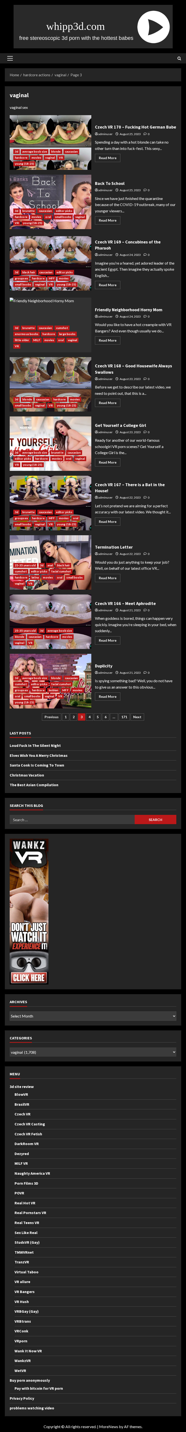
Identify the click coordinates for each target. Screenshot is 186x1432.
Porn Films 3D (26, 1183)
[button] (10, 58)
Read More (109, 158)
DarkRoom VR (27, 1143)
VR (61, 157)
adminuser (105, 134)
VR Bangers (25, 1291)
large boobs (67, 334)
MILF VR (21, 1163)
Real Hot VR (25, 1202)
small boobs (63, 217)
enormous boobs (26, 334)
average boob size (34, 151)
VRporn (21, 1340)
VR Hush (22, 1301)
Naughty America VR (32, 1173)
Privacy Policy (22, 1398)
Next (137, 717)
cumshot (62, 328)
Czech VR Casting (30, 1123)
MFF (52, 278)
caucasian (71, 151)
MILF (36, 340)
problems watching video (32, 1408)
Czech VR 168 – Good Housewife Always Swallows (50, 384)
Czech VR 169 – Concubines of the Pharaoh (50, 263)
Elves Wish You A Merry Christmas (39, 755)
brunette (28, 211)
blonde (56, 151)
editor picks (64, 211)
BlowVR (21, 1094)
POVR (19, 1192)
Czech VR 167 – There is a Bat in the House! (50, 503)
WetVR (20, 1370)
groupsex (21, 278)
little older (22, 340)
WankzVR (23, 1360)
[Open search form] (179, 58)
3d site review (22, 1086)
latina (35, 577)
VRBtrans (23, 1321)
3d (16, 151)
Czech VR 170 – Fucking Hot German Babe (50, 142)
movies (36, 157)
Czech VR (23, 1114)
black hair (28, 272)
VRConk (21, 1330)
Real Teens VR (27, 1222)
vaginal (50, 157)
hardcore (21, 157)
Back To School (50, 202)
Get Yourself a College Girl (50, 443)
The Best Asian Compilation (34, 784)
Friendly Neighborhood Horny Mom (128, 309)
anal (50, 565)
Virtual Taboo (27, 1271)
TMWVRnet (24, 1252)
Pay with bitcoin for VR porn (39, 1388)
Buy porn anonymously (30, 1380)
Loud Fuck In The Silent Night (35, 745)
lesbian (53, 690)
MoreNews (108, 1426)
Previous (52, 717)
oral (48, 217)
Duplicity (103, 666)
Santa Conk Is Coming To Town (37, 765)
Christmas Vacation (27, 775)
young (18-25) (24, 163)
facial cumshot (61, 571)
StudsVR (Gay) (27, 1242)
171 (124, 717)
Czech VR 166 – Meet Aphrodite (50, 622)
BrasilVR (22, 1104)
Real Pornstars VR (30, 1212)
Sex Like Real (26, 1232)
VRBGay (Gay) (27, 1311)
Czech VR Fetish (28, 1133)
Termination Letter (114, 547)
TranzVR (22, 1261)
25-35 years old (25, 565)
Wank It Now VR (28, 1350)
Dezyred (22, 1153)
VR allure (22, 1281)
